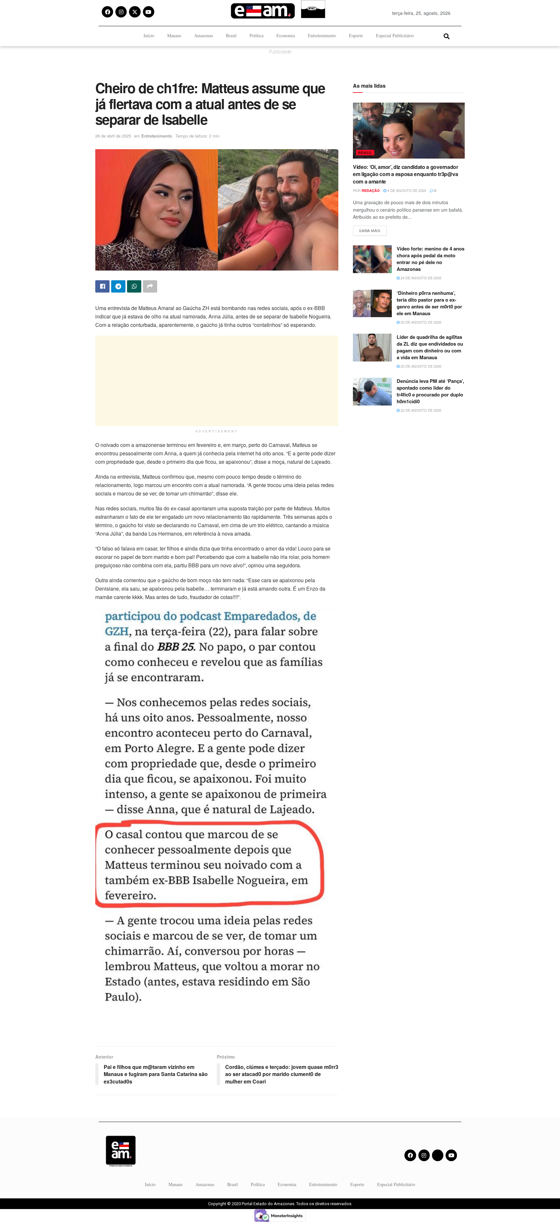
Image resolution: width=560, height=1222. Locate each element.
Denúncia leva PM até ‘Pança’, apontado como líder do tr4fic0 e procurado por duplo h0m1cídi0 (430, 391)
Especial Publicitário (395, 35)
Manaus (174, 35)
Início (149, 35)
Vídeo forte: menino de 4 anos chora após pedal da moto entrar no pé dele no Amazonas (430, 258)
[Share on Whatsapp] (134, 286)
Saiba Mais (373, 229)
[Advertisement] (216, 381)
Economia (285, 35)
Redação (371, 190)
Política (256, 35)
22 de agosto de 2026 (420, 410)
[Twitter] (437, 1155)
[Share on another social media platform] (150, 286)
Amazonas (203, 35)
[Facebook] (107, 11)
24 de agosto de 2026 (420, 277)
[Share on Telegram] (118, 286)
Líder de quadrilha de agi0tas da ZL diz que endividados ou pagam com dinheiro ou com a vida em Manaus (430, 347)
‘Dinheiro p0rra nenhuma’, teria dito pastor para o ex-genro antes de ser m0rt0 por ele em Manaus (429, 303)
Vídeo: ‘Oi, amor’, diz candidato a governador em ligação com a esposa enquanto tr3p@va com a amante (405, 174)
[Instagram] (121, 11)
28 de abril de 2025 (113, 136)
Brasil (231, 35)
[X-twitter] (134, 11)
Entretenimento (322, 35)
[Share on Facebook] (102, 286)
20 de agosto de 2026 (420, 322)
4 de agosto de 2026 (406, 190)
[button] (446, 36)
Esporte (356, 35)
